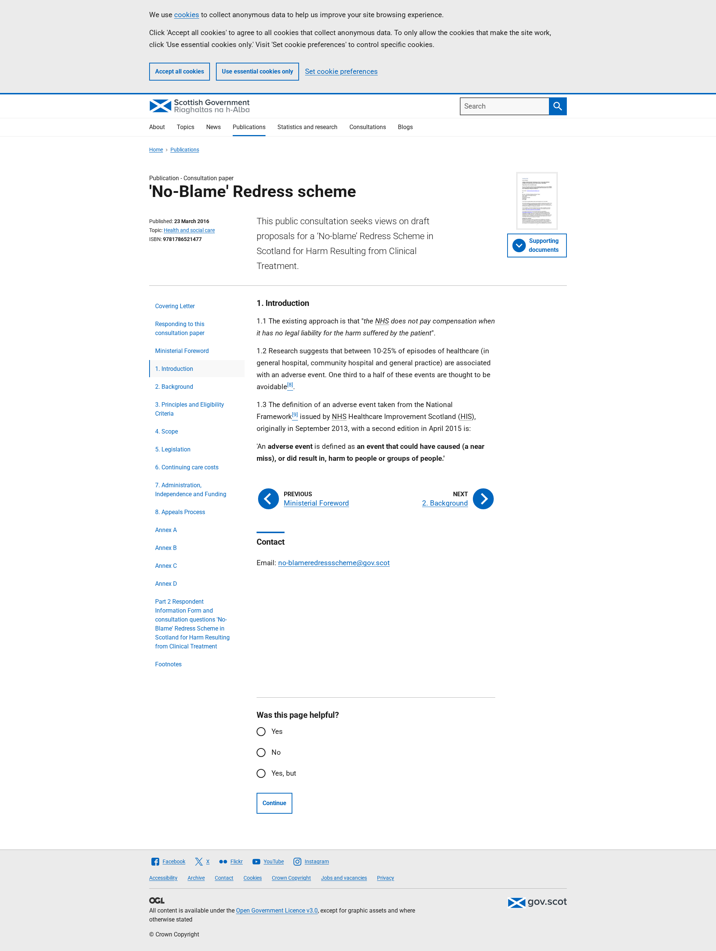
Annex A (166, 530)
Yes (277, 731)
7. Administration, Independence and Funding (190, 490)
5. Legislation (173, 449)
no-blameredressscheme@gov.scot (334, 563)
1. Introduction (174, 368)
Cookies (253, 878)
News (213, 127)
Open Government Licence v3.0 (277, 910)
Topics (185, 127)
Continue (274, 803)
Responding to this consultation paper (179, 328)
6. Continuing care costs (187, 467)
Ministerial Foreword (182, 350)
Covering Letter (175, 306)
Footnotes (168, 664)
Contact (224, 878)
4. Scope (166, 431)
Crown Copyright (291, 878)
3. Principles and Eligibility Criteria (189, 409)
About (157, 127)
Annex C (166, 565)
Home (156, 150)
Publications (249, 127)
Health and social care (189, 230)
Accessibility (163, 878)
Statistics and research (307, 127)
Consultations (367, 127)
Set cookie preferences (341, 71)
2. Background (174, 386)
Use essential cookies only (257, 71)
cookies (186, 14)
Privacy (385, 878)
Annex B (166, 547)
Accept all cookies (179, 71)
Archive (196, 878)
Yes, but (283, 773)
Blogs (405, 127)
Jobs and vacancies (344, 878)
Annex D (166, 583)
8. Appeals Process (180, 512)
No (276, 752)
